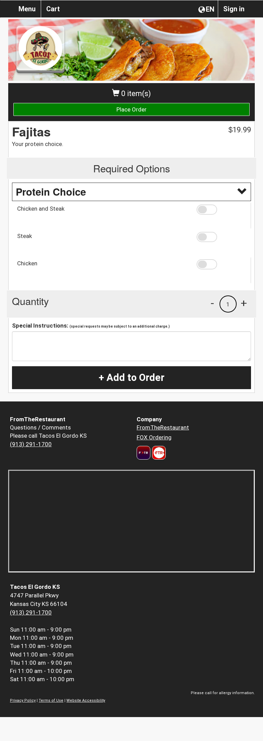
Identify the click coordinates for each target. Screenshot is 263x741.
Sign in (234, 9)
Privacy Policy (23, 700)
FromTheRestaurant (163, 427)
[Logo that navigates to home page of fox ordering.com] (158, 453)
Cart (53, 9)
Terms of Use (51, 700)
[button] (221, 209)
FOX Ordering (154, 437)
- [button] (212, 302)
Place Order (131, 109)
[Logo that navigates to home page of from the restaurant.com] (143, 453)
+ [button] (244, 302)
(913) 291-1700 (31, 444)
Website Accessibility (85, 700)
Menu (27, 9)
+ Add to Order (131, 377)
